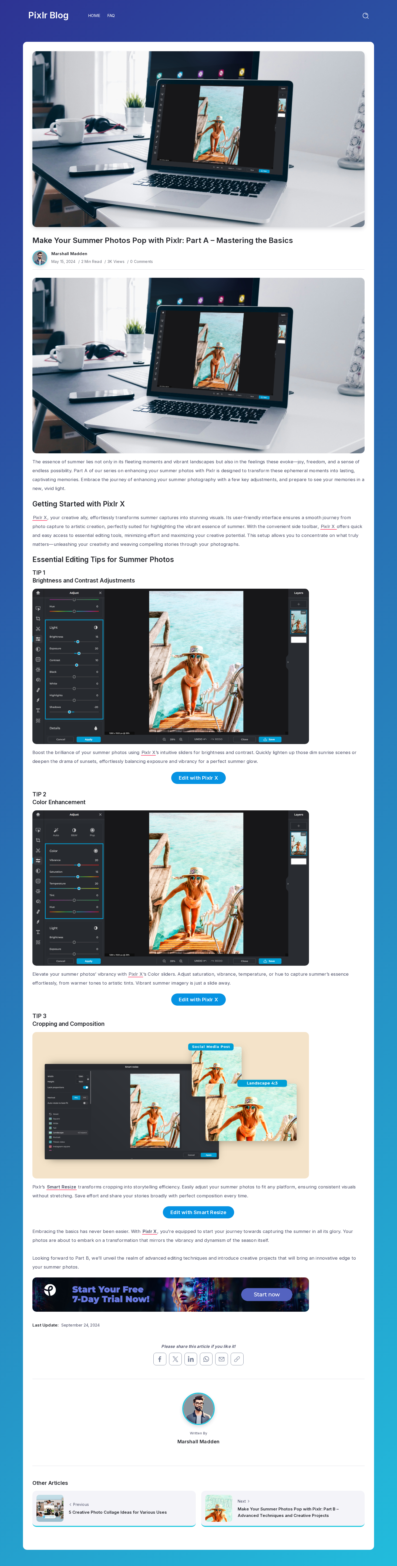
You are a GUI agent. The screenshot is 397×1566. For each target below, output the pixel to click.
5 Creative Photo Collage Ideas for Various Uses (118, 1512)
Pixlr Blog (48, 15)
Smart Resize (61, 1187)
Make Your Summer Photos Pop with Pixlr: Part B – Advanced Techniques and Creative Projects (288, 1512)
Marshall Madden (69, 253)
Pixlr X (40, 517)
